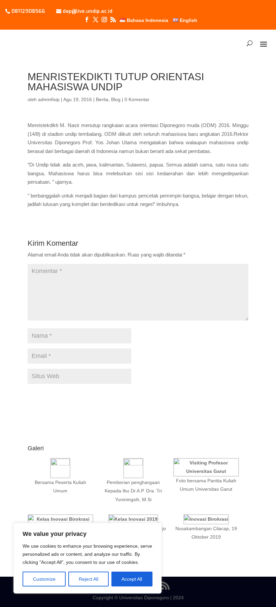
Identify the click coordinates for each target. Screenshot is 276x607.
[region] (87, 558)
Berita (102, 99)
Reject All (88, 579)
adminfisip (49, 99)
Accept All (132, 579)
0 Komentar (137, 99)
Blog (115, 99)
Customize (44, 579)
